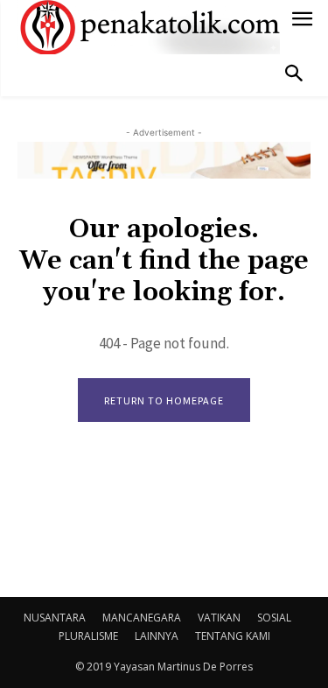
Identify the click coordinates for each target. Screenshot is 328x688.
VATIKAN (219, 617)
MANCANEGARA (141, 617)
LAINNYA (156, 635)
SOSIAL (274, 617)
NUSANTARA (55, 617)
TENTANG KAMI (232, 635)
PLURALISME (88, 635)
